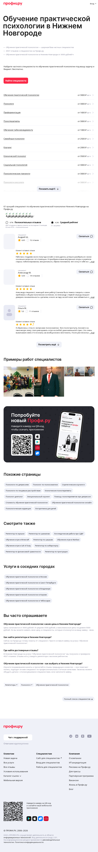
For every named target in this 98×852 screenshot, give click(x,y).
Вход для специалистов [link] (48, 762)
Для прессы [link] (74, 771)
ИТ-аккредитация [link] (77, 762)
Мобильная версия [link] (13, 780)
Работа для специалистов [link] (49, 767)
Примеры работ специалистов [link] (32, 359)
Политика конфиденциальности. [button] (29, 842)
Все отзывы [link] (9, 767)
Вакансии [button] (74, 780)
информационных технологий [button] (17, 837)
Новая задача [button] (10, 758)
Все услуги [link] (9, 762)
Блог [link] (71, 789)
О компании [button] (75, 758)
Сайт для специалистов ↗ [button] (49, 758)
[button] (85, 236)
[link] (16, 81)
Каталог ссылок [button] (11, 775)
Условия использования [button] (16, 771)
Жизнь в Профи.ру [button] (78, 784)
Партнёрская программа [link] (81, 775)
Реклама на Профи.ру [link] (79, 767)
